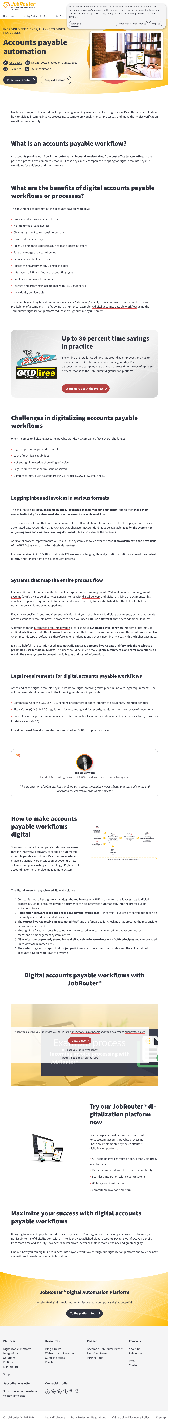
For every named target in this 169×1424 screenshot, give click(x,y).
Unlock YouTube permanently (81, 1050)
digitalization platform (40, 311)
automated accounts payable (52, 628)
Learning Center (29, 16)
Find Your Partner (97, 1353)
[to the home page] (19, 11)
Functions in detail (19, 80)
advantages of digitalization (34, 302)
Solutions (9, 1358)
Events (49, 1362)
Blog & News (53, 1349)
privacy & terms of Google (85, 1032)
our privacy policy (135, 1032)
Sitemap (160, 1417)
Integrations (10, 1353)
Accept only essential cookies (131, 23)
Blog (46, 16)
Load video (79, 1040)
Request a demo (55, 80)
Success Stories (55, 1358)
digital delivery (91, 597)
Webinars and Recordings (61, 1353)
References (136, 1353)
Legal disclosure (55, 1417)
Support (8, 1374)
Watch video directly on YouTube (80, 1058)
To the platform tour (83, 1313)
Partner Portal (95, 1358)
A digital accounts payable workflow (114, 307)
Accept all (155, 23)
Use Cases (60, 16)
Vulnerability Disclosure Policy (130, 1417)
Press (132, 1361)
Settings (75, 23)
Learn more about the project (84, 389)
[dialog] (116, 16)
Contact (134, 1365)
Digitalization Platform (17, 1349)
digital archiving (86, 688)
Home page (9, 16)
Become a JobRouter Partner (105, 1349)
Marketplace (11, 1367)
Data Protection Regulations (88, 1417)
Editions (8, 1362)
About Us (134, 1349)
